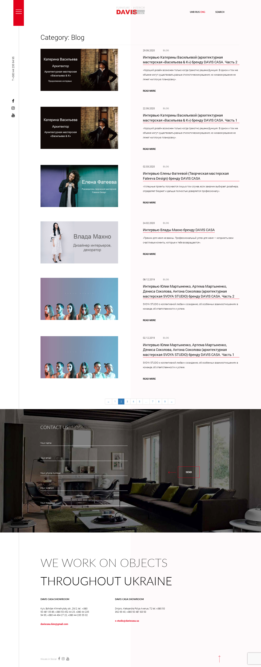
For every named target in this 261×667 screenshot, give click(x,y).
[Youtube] (13, 115)
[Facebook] (13, 101)
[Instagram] (13, 108)
